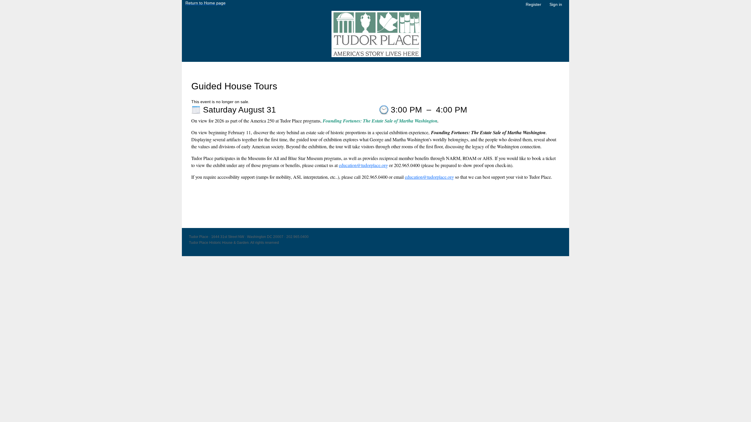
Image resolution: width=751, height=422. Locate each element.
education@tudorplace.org (363, 165)
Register (533, 4)
